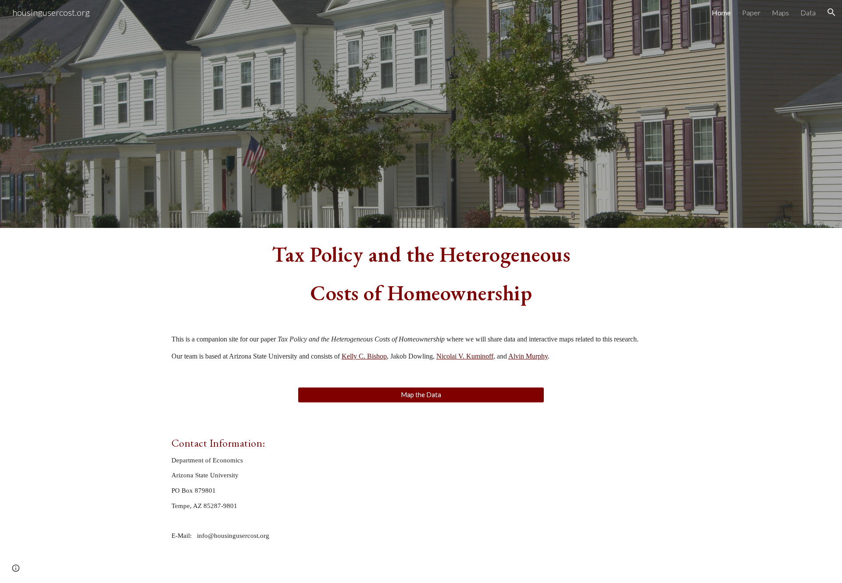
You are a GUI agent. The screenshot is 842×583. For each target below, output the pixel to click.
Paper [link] (751, 12)
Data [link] (808, 12)
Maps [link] (780, 12)
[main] (421, 273)
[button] (831, 12)
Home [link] (721, 12)
